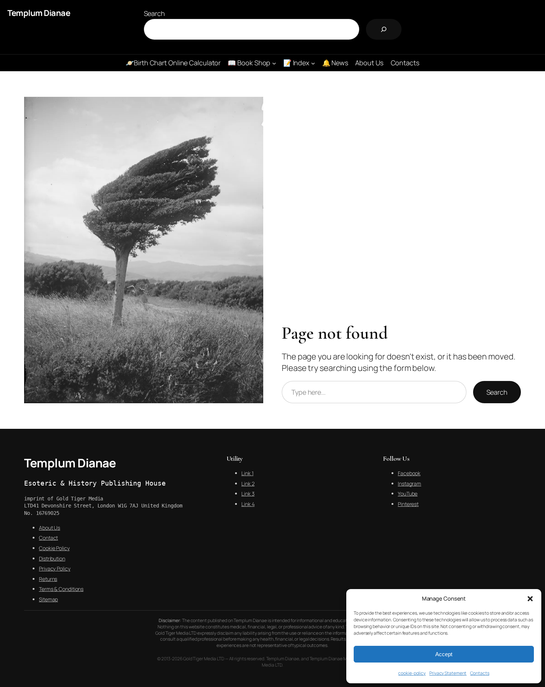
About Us (49, 527)
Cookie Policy (54, 548)
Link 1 (247, 473)
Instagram (409, 483)
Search (154, 13)
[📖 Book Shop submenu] (274, 63)
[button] (530, 598)
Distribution (52, 558)
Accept (443, 654)
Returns (48, 578)
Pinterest (408, 503)
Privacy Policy (54, 568)
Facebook (409, 473)
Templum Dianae (38, 13)
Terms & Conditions (61, 588)
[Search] (384, 29)
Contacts (479, 673)
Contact (48, 537)
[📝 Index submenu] (313, 63)
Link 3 (247, 493)
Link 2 (247, 483)
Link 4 (247, 503)
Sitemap (48, 599)
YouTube (407, 493)
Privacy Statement (447, 673)
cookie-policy (412, 673)
